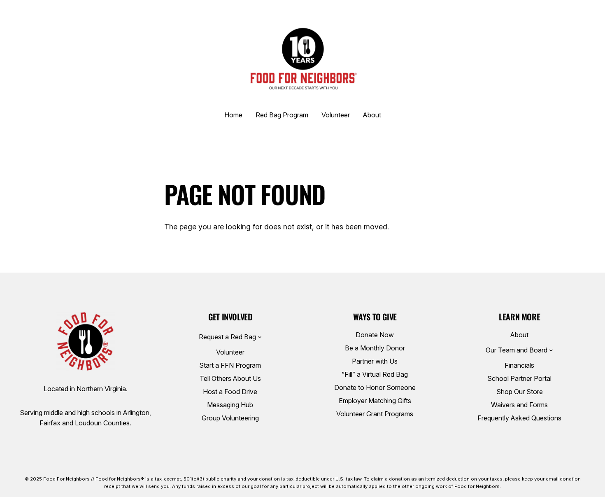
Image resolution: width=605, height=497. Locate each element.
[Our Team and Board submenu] (551, 350)
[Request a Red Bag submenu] (260, 337)
